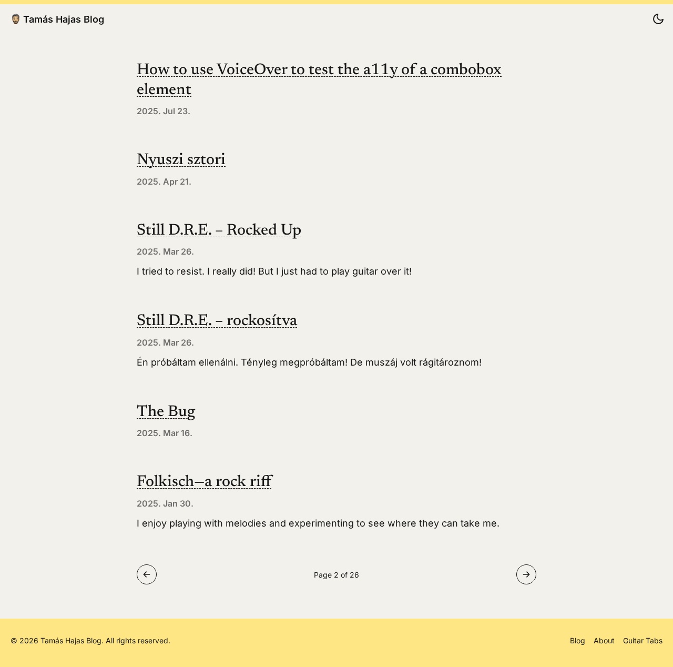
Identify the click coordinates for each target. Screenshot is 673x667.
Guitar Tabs (642, 640)
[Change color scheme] (658, 19)
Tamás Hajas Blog (63, 19)
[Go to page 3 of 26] (526, 574)
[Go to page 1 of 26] (147, 574)
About (604, 640)
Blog (577, 640)
